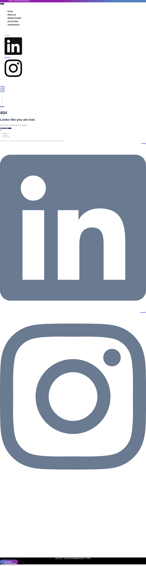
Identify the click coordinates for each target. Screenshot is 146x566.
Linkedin (5, 133)
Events (10, 11)
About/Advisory (14, 24)
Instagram (5, 135)
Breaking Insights (14, 18)
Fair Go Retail (13, 21)
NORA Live (12, 14)
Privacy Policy (6, 136)
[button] (2, 4)
